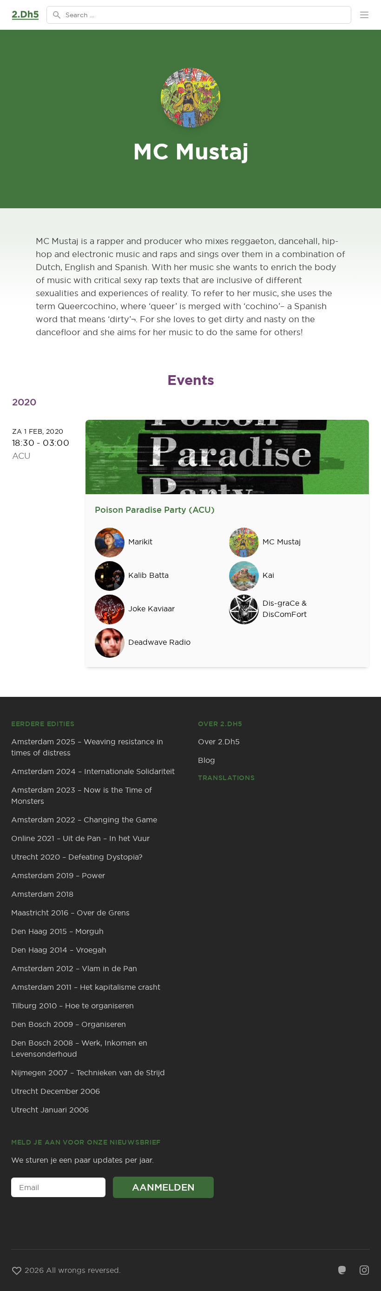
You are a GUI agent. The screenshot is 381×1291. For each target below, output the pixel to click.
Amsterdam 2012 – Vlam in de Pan (74, 968)
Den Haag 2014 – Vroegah (58, 949)
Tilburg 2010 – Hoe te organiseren (72, 1005)
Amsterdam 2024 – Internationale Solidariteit (93, 771)
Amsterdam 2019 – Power (58, 875)
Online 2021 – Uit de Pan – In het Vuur (80, 838)
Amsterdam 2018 (42, 894)
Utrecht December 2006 (55, 1091)
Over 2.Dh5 (219, 741)
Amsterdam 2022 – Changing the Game (84, 819)
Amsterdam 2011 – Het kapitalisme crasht (85, 987)
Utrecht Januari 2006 (50, 1109)
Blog (206, 760)
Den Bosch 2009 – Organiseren (68, 1024)
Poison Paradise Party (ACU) (155, 509)
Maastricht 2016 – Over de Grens (70, 912)
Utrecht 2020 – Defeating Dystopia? (77, 856)
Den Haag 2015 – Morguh (57, 931)
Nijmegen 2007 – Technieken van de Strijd (88, 1072)
